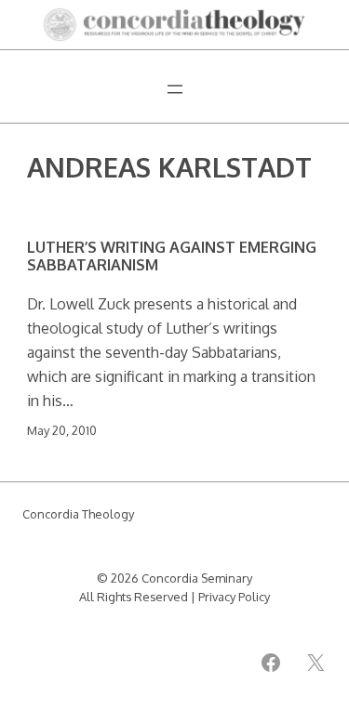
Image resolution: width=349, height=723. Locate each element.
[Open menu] (175, 89)
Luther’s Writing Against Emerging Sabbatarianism (171, 256)
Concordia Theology (78, 513)
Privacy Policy (234, 596)
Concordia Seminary (196, 578)
